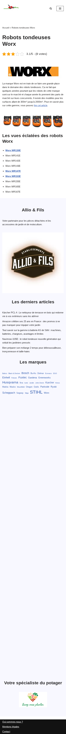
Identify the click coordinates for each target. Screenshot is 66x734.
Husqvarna (10, 382)
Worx (46, 393)
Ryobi (53, 387)
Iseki (26, 383)
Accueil (5, 27)
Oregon (29, 387)
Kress (57, 383)
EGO (55, 373)
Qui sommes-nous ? (12, 721)
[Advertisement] (33, 538)
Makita (5, 387)
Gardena (32, 377)
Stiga (27, 393)
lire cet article (40, 105)
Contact (6, 731)
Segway (19, 393)
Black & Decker (14, 373)
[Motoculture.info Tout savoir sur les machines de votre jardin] (11, 8)
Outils (36, 387)
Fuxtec (22, 377)
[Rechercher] (51, 8)
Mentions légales (10, 726)
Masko (13, 387)
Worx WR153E (13, 176)
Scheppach (8, 392)
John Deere (39, 383)
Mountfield (21, 387)
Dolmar (40, 373)
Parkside (44, 387)
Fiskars (14, 378)
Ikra (21, 383)
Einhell (6, 377)
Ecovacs (48, 373)
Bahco (4, 373)
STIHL (36, 392)
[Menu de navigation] (60, 8)
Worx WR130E (13, 150)
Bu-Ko (33, 373)
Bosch (25, 373)
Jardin (31, 383)
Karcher (49, 382)
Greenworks (44, 377)
